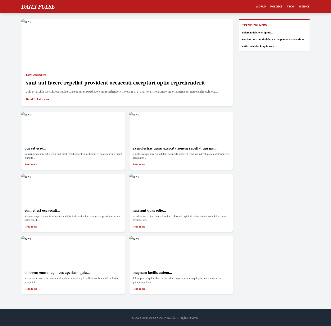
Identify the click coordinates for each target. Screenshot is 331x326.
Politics (276, 6)
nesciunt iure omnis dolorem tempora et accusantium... (274, 39)
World (261, 6)
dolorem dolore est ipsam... (258, 32)
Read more (31, 164)
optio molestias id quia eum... (259, 46)
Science (304, 6)
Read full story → (37, 99)
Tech (290, 6)
